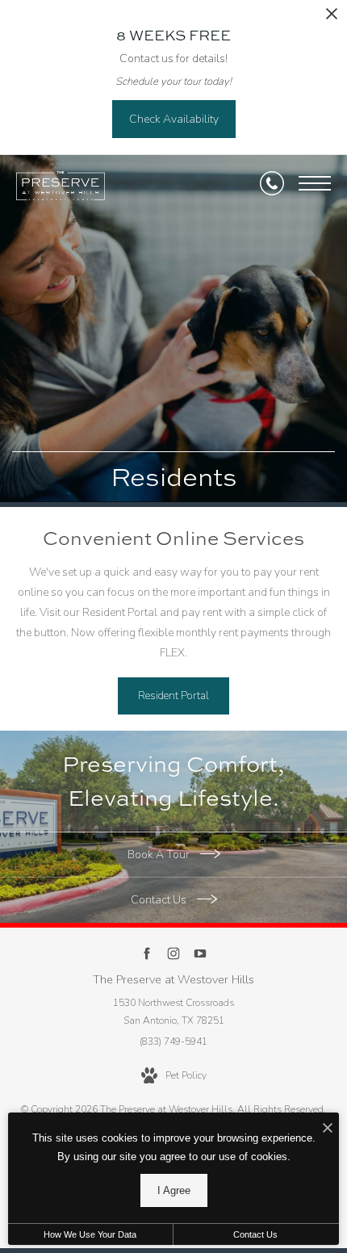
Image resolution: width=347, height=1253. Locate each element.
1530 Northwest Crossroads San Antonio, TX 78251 (173, 1011)
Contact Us (160, 899)
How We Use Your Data (90, 1234)
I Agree (173, 1190)
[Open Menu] (315, 183)
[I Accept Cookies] (327, 1129)
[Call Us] (272, 183)
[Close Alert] (331, 18)
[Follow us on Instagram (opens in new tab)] (174, 954)
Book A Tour (160, 854)
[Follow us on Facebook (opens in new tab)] (147, 954)
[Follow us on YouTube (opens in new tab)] (200, 954)
